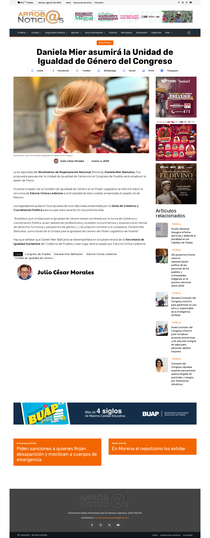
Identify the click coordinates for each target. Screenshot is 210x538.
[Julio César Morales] (57, 161)
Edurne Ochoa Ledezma (101, 254)
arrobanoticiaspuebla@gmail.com (112, 517)
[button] (189, 33)
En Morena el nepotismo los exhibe (148, 448)
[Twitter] (187, 3)
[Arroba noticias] (40, 17)
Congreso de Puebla (38, 254)
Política (105, 42)
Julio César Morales (72, 161)
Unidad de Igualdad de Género (34, 258)
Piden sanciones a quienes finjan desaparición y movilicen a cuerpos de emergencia (57, 454)
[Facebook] (179, 3)
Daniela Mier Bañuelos (68, 254)
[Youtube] (191, 3)
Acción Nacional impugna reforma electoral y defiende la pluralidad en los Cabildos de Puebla (183, 235)
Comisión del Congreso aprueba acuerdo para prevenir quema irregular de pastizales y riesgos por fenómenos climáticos (183, 374)
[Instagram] (183, 3)
